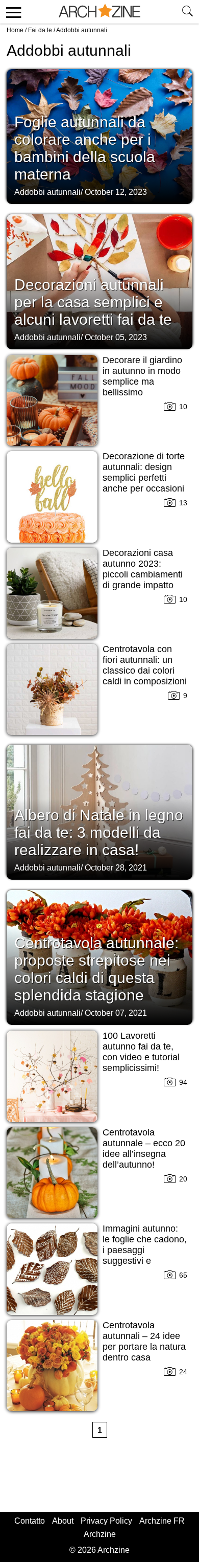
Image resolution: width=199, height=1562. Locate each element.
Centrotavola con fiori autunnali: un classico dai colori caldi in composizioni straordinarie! (145, 670)
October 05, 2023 (116, 337)
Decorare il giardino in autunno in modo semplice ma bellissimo (142, 376)
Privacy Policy (106, 1520)
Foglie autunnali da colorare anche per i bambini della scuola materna (84, 148)
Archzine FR (162, 1520)
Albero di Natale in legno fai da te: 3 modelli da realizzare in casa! (98, 832)
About (62, 1520)
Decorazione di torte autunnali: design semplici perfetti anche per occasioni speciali (144, 477)
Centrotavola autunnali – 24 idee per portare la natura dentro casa (144, 1341)
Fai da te (40, 30)
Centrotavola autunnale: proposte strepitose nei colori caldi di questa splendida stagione (96, 968)
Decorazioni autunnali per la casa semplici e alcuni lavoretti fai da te (93, 302)
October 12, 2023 (116, 192)
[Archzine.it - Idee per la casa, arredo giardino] (99, 12)
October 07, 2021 (116, 1013)
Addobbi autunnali (47, 192)
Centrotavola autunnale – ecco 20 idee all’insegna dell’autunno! (144, 1148)
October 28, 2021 (116, 867)
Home (15, 30)
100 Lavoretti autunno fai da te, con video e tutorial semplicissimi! (141, 1052)
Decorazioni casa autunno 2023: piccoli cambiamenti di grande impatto (143, 569)
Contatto (29, 1520)
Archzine (100, 1534)
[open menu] (12, 12)
